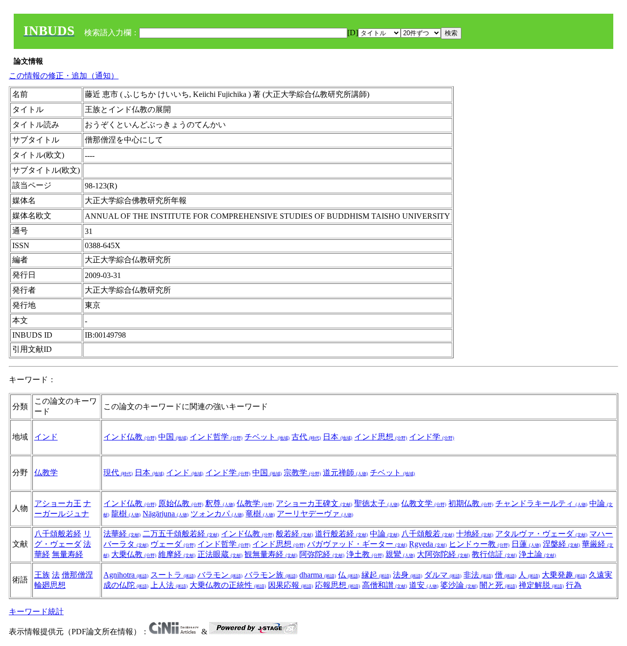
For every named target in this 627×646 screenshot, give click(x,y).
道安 (423, 585)
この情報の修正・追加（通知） (64, 75)
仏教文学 (423, 503)
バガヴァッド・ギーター (357, 544)
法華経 (122, 534)
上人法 (169, 585)
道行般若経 (341, 534)
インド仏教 (129, 437)
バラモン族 (270, 575)
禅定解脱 (541, 585)
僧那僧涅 (77, 575)
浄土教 (365, 554)
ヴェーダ (172, 544)
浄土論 (537, 554)
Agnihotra (125, 575)
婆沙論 (459, 585)
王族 (42, 575)
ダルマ (442, 575)
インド (46, 437)
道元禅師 (345, 472)
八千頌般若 (427, 534)
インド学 (431, 437)
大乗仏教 (133, 554)
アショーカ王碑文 (314, 503)
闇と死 (498, 585)
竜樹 (260, 513)
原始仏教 (180, 503)
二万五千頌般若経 (181, 534)
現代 (118, 472)
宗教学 (302, 472)
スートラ (172, 575)
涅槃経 (561, 544)
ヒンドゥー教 (479, 544)
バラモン (219, 575)
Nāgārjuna (166, 513)
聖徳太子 (376, 503)
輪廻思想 (50, 585)
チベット (266, 437)
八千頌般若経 (57, 534)
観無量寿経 (270, 554)
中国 (173, 437)
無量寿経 (67, 554)
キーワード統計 (36, 611)
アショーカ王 (57, 503)
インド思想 (380, 437)
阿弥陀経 (321, 554)
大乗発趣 (564, 575)
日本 (337, 437)
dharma (317, 575)
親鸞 (400, 554)
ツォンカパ (217, 513)
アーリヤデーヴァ (315, 513)
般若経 (294, 534)
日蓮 (526, 544)
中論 (384, 534)
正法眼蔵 (219, 554)
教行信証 (494, 554)
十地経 (474, 534)
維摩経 (176, 554)
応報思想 (337, 585)
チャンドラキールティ (541, 503)
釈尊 (220, 503)
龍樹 (126, 513)
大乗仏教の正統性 (228, 585)
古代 (306, 437)
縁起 (376, 575)
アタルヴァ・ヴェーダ (541, 534)
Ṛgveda (428, 544)
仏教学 (46, 472)
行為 (573, 585)
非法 (478, 575)
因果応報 (290, 585)
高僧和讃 (384, 585)
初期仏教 (470, 503)
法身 (407, 575)
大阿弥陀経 (443, 554)
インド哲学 (216, 437)
